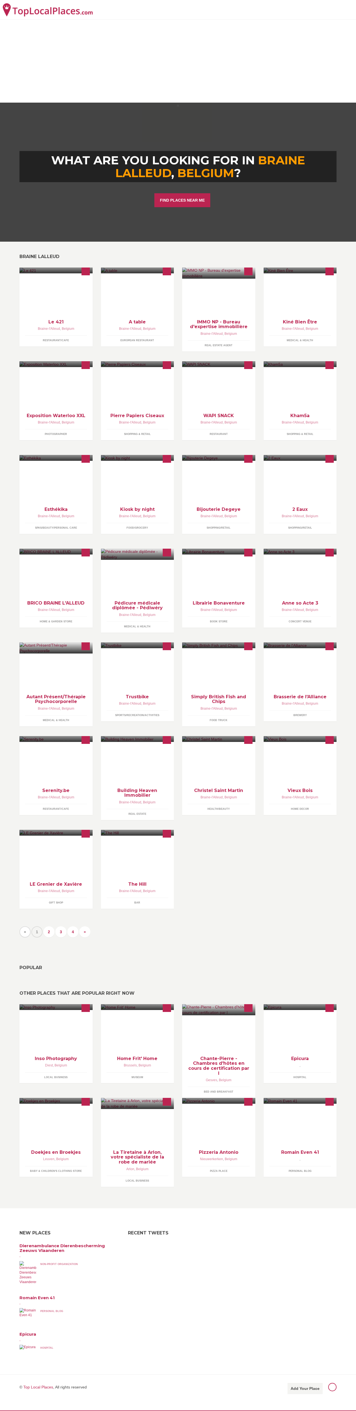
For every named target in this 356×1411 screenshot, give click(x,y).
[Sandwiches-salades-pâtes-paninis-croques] (137, 270)
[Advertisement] (178, 61)
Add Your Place (305, 1388)
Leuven (49, 1159)
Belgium (205, 173)
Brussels (130, 1065)
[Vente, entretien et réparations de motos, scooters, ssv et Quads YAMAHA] (137, 645)
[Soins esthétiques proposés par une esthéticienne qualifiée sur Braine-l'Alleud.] (56, 458)
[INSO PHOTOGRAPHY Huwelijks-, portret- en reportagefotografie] (56, 1007)
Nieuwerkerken (211, 1159)
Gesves (211, 1080)
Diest (49, 1065)
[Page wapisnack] (218, 364)
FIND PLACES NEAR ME (182, 200)
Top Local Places (38, 1387)
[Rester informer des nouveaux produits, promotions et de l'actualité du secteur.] (300, 458)
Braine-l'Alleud (49, 329)
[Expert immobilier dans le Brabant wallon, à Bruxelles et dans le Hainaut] (218, 273)
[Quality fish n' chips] (218, 645)
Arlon (130, 1169)
